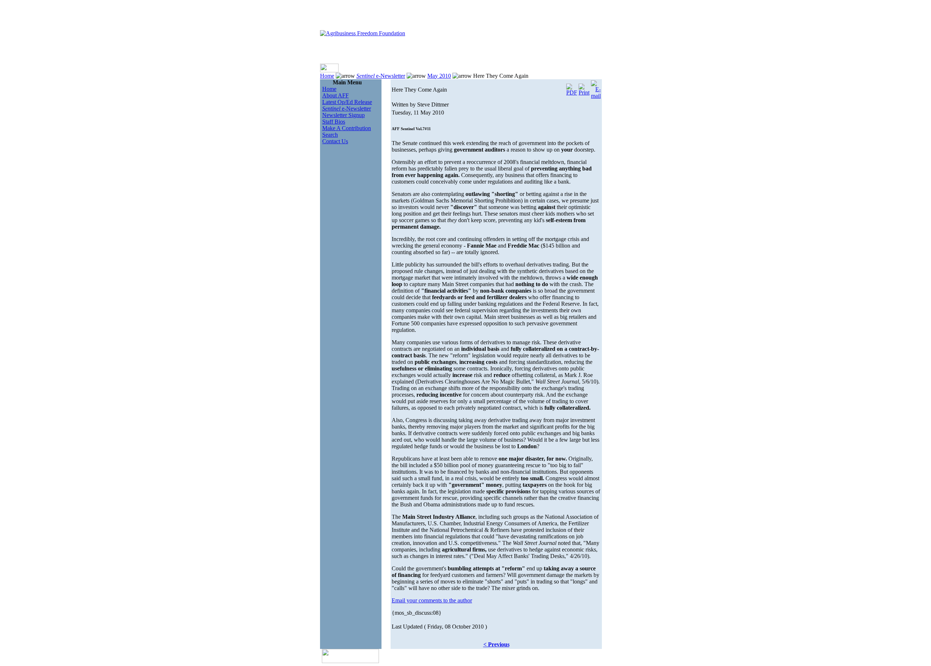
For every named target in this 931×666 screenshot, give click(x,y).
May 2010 (439, 76)
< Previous (496, 644)
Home (327, 76)
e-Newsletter (380, 76)
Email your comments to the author (432, 600)
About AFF (335, 95)
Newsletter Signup (343, 115)
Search (330, 135)
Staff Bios (333, 122)
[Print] (584, 88)
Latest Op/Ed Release (347, 102)
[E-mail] (596, 88)
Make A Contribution (346, 128)
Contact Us (335, 141)
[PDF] (571, 88)
